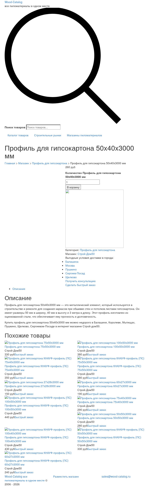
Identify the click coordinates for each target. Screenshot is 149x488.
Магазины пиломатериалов (84, 135)
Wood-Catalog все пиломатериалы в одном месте (25, 478)
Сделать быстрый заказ (80, 285)
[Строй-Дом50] (94, 218)
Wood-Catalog (13, 2)
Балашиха (71, 261)
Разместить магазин (66, 476)
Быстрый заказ (24, 354)
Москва (70, 265)
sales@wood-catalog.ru (116, 476)
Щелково (71, 277)
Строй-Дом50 (86, 254)
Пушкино (71, 269)
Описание (18, 289)
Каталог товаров (18, 135)
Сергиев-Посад (75, 273)
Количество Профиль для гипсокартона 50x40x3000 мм (93, 175)
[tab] (78, 289)
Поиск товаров (15, 127)
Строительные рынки (47, 135)
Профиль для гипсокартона (97, 250)
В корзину (73, 187)
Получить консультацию (80, 281)
